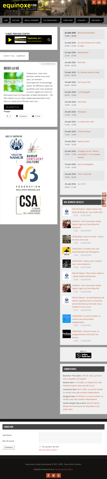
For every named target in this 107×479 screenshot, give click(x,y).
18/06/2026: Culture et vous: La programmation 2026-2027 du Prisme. (85, 334)
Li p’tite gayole (84, 92)
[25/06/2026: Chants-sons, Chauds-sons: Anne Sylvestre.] (67, 267)
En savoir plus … (13, 107)
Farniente (82, 102)
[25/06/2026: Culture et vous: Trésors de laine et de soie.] (67, 242)
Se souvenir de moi (50, 446)
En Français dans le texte (88, 72)
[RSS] (104, 205)
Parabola (58, 469)
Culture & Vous (84, 131)
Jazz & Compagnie (85, 164)
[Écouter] (10, 40)
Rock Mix (81, 62)
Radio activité (83, 141)
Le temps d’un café (86, 121)
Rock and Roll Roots (86, 32)
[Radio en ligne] (49, 40)
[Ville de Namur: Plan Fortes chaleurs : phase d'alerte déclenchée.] (67, 279)
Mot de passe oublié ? (48, 450)
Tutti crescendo (84, 174)
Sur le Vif (81, 184)
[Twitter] (104, 199)
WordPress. (68, 469)
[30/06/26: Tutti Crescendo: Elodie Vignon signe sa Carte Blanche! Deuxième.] (67, 227)
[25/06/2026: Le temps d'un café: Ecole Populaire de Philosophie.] (67, 255)
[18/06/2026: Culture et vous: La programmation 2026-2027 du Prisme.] (67, 337)
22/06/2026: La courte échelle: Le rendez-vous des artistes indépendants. (86, 319)
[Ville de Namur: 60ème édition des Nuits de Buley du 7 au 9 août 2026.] (67, 215)
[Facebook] (104, 194)
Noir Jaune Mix (84, 82)
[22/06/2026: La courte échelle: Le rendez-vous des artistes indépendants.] (67, 322)
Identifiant (7, 435)
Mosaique (82, 111)
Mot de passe (8, 441)
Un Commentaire (48, 64)
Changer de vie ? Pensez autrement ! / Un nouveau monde (89, 154)
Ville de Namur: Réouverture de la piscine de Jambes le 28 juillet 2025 (81, 406)
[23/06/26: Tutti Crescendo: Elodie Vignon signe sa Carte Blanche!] (67, 291)
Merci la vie (11, 68)
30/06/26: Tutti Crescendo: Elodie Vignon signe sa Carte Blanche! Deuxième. (86, 224)
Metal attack (83, 52)
